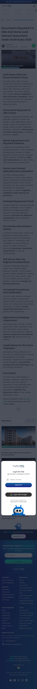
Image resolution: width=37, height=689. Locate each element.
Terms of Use (13, 501)
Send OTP (18, 485)
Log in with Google (20, 494)
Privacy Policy (23, 501)
